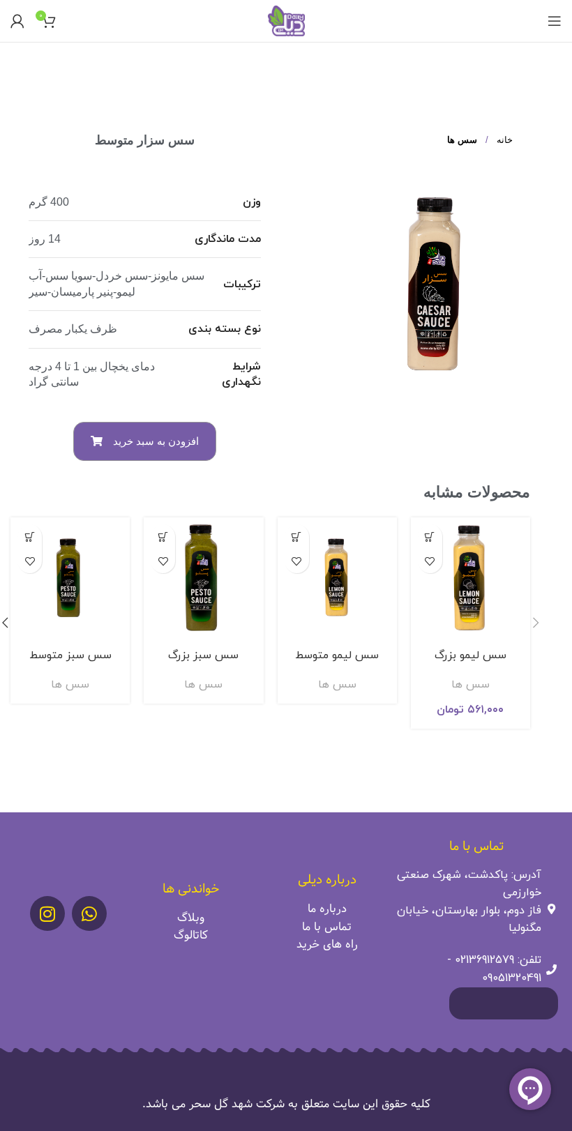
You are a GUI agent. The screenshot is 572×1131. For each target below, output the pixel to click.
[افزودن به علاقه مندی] (430, 561)
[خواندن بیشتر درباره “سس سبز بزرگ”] (163, 536)
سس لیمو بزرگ (470, 655)
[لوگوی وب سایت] (286, 20)
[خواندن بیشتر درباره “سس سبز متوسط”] (29, 536)
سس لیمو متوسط (337, 655)
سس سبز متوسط (70, 655)
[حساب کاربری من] (17, 21)
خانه (503, 140)
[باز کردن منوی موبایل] (555, 21)
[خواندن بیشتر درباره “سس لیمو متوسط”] (297, 536)
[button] (144, 441)
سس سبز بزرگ (203, 655)
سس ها (462, 140)
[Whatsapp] (89, 913)
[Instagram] (47, 913)
